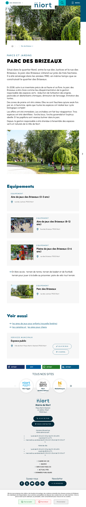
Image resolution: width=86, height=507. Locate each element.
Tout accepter (28, 502)
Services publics (43, 467)
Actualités (44, 470)
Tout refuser (44, 502)
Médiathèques (60, 389)
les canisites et (19, 327)
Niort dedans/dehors (43, 390)
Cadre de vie (43, 461)
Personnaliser (61, 502)
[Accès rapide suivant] (82, 154)
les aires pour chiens (37, 327)
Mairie (43, 464)
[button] (62, 3)
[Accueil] (12, 46)
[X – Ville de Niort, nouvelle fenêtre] (27, 483)
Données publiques (43, 472)
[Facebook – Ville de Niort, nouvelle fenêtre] (22, 483)
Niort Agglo (26, 389)
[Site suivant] (71, 386)
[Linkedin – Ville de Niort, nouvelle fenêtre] (42, 483)
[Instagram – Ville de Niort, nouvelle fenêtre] (37, 483)
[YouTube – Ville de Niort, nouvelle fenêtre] (32, 483)
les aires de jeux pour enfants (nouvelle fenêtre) (34, 323)
